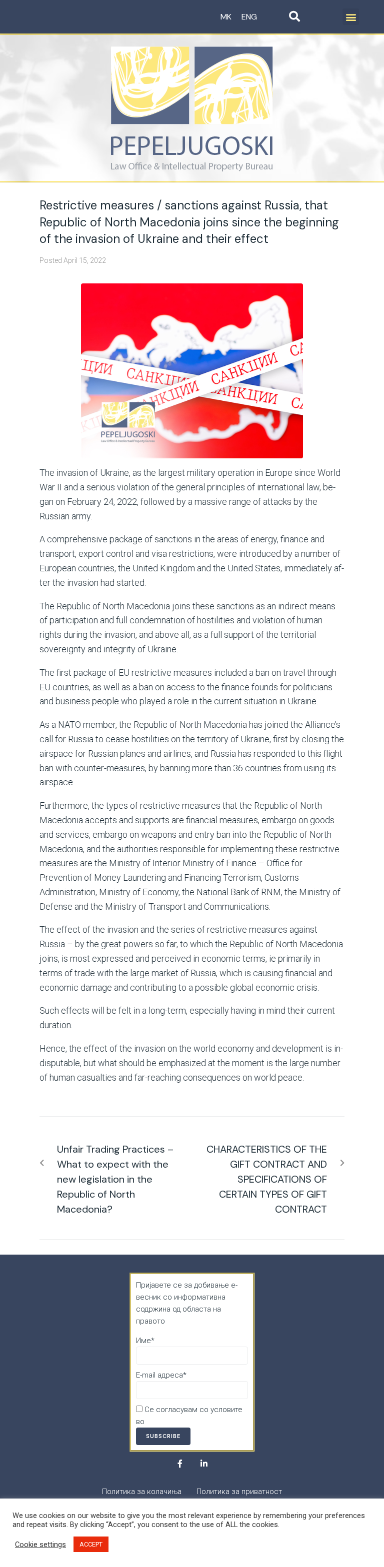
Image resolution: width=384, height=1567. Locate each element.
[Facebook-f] (180, 1464)
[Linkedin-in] (204, 1464)
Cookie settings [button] (40, 1544)
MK (226, 16)
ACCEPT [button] (91, 1544)
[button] (350, 16)
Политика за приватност (189, 1421)
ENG (249, 16)
